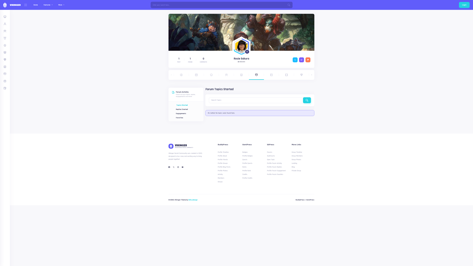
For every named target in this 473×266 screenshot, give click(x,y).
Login (464, 5)
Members (221, 178)
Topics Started (182, 105)
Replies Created (182, 109)
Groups (220, 182)
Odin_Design (192, 200)
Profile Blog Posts (224, 167)
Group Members (297, 156)
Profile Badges (247, 156)
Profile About (222, 156)
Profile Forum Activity (274, 163)
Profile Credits (247, 178)
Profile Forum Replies (274, 167)
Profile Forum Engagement (276, 171)
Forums (269, 152)
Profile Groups (223, 163)
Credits (244, 174)
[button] (171, 75)
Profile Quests (247, 163)
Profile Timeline (223, 152)
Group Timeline (297, 152)
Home (36, 5)
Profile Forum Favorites (275, 174)
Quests (244, 159)
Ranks (244, 167)
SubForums (271, 156)
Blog (293, 167)
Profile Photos (223, 171)
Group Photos (296, 159)
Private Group (296, 171)
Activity (220, 174)
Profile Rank (246, 171)
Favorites (179, 118)
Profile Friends (223, 159)
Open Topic (271, 159)
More (60, 5)
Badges (245, 152)
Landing (294, 163)
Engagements (181, 113)
